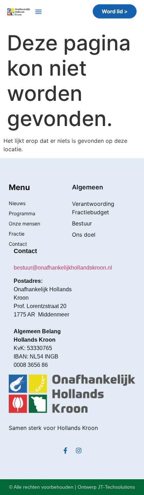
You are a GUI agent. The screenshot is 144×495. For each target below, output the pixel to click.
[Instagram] (78, 450)
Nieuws (17, 203)
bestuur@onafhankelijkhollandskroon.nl (63, 268)
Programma (22, 213)
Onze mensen (24, 223)
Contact (18, 244)
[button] (38, 11)
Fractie (16, 234)
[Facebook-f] (65, 450)
